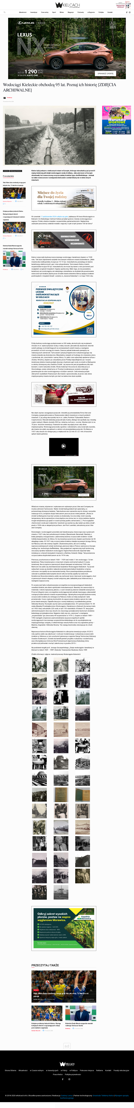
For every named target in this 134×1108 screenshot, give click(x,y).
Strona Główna (10, 1070)
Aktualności (23, 1070)
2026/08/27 (20, 201)
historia (6, 171)
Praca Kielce (58, 1074)
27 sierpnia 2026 (50, 999)
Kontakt (108, 1070)
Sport (36, 990)
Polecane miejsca (87, 1070)
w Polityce (74, 1070)
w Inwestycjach (52, 1070)
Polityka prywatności (73, 1074)
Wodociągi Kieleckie (15, 171)
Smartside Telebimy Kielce (103, 1096)
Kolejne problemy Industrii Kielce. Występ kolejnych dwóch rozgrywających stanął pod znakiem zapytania (46, 1026)
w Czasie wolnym (37, 1070)
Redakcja (9, 97)
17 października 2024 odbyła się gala (54, 217)
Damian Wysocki (7, 201)
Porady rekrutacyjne (121, 1070)
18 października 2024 (8, 101)
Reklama (99, 1070)
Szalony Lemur (67, 1096)
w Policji (64, 1070)
